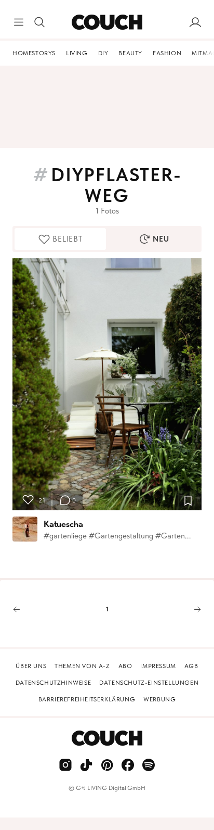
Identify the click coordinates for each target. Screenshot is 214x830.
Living (77, 53)
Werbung (159, 699)
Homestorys (34, 53)
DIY (103, 53)
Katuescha (63, 524)
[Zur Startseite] (107, 22)
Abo (125, 666)
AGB (191, 666)
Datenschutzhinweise (53, 682)
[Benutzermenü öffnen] (195, 22)
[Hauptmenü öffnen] (18, 22)
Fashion (167, 53)
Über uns (31, 666)
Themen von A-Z (82, 666)
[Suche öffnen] (39, 22)
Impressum (158, 666)
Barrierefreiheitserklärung (87, 699)
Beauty (130, 53)
